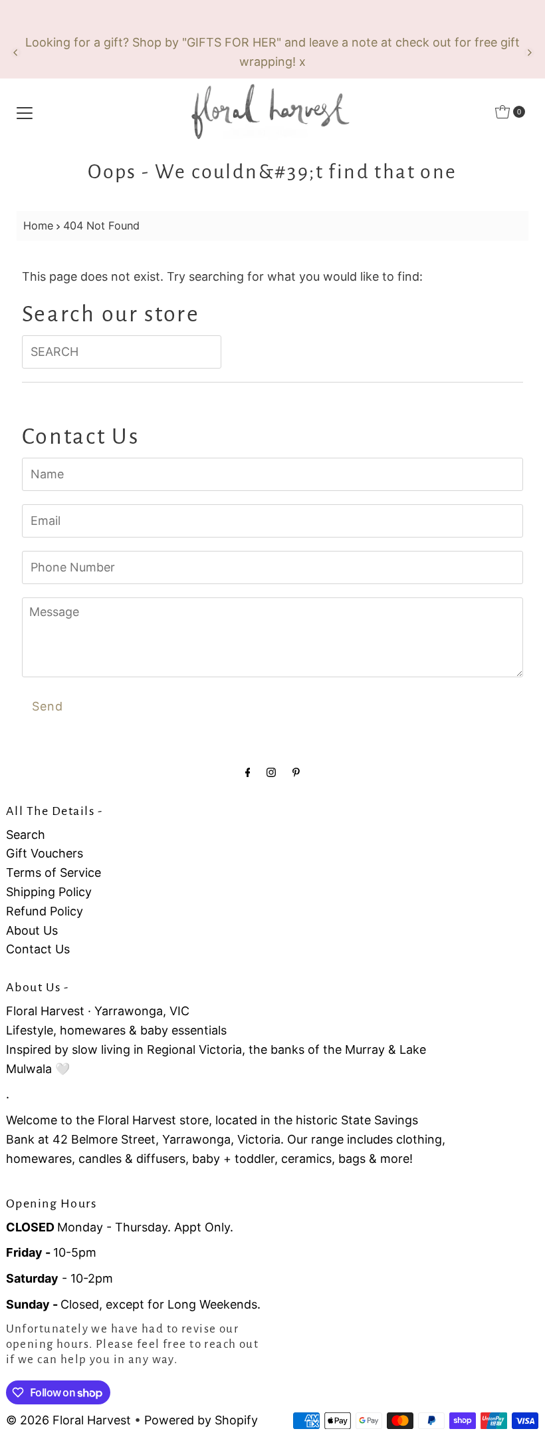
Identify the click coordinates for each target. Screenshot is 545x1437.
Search (25, 835)
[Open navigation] (25, 112)
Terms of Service (53, 872)
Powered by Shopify (201, 1420)
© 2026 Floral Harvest (68, 1420)
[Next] (529, 52)
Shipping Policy (49, 892)
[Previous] (16, 52)
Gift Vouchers (44, 853)
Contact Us (38, 949)
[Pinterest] (296, 772)
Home (38, 225)
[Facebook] (248, 772)
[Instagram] (271, 772)
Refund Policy (44, 911)
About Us (32, 930)
